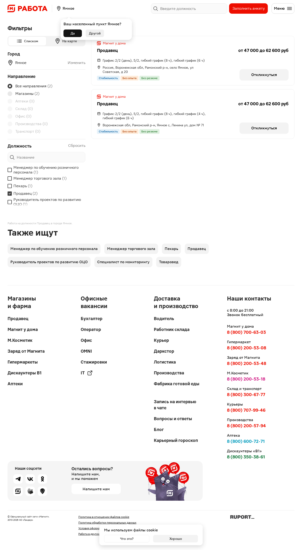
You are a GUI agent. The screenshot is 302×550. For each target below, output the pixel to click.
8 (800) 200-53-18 (246, 379)
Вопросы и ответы (173, 418)
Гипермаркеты (23, 362)
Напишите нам (96, 489)
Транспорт (27, 131)
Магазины (27, 93)
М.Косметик (20, 340)
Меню (279, 8)
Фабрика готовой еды (176, 383)
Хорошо (175, 539)
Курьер (161, 340)
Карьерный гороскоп (176, 440)
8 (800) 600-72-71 (246, 441)
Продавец (25, 193)
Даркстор (164, 351)
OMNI (86, 351)
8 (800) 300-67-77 (246, 394)
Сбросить (76, 145)
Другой (95, 33)
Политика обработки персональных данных (107, 522)
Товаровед (168, 262)
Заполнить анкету (248, 8)
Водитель (164, 318)
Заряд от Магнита (26, 351)
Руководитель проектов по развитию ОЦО (47, 202)
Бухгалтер (91, 318)
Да (73, 33)
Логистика (165, 362)
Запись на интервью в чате (175, 404)
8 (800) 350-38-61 (246, 456)
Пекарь (22, 186)
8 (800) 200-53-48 (246, 363)
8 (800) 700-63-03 (246, 332)
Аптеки (24, 101)
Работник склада (171, 329)
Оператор (91, 329)
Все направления (33, 86)
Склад (24, 108)
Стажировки (94, 362)
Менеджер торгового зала (40, 178)
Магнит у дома (23, 329)
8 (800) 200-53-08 (246, 347)
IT (83, 372)
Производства (31, 124)
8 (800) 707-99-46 (246, 410)
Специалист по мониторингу (123, 262)
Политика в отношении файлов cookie (103, 517)
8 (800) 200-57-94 (246, 425)
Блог (159, 429)
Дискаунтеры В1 (25, 372)
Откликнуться (264, 74)
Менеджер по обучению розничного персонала (46, 169)
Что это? (127, 539)
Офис (23, 116)
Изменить (76, 63)
